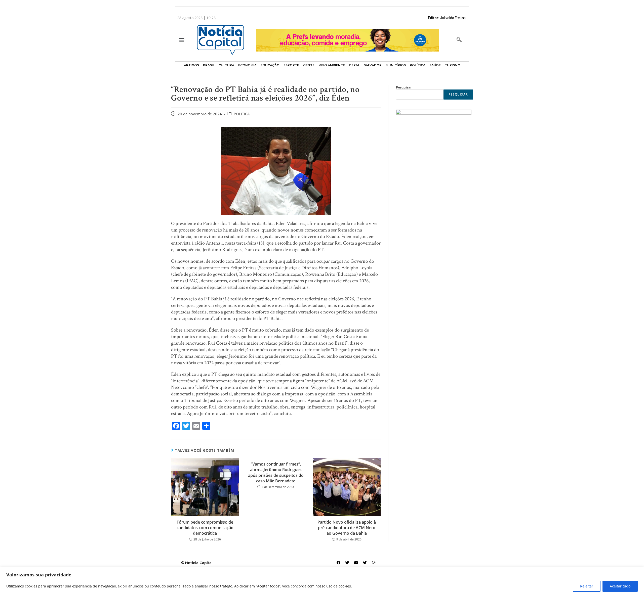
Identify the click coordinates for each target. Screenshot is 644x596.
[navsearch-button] (459, 40)
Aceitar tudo (620, 586)
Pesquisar (404, 87)
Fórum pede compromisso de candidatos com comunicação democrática (205, 527)
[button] (181, 40)
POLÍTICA (242, 114)
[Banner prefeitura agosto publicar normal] (347, 39)
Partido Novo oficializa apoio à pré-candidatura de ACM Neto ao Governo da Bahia (346, 527)
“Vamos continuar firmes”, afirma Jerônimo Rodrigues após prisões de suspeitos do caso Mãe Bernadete (276, 472)
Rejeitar (586, 586)
